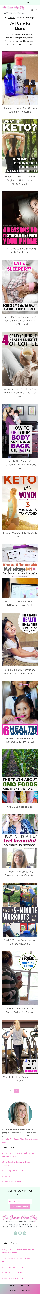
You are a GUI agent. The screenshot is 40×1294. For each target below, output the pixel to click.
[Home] (5, 18)
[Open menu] (32, 9)
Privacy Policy (24, 1286)
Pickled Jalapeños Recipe (12, 1176)
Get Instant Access (20, 1206)
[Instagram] (36, 2)
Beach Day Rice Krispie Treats (14, 1171)
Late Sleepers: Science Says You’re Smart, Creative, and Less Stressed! (20, 321)
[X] (32, 2)
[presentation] (20, 78)
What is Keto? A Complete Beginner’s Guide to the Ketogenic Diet (20, 180)
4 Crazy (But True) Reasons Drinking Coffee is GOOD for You (20, 393)
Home (12, 1286)
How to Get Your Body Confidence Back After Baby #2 (20, 465)
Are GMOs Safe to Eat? (20, 806)
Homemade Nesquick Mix (12, 1182)
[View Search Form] (36, 10)
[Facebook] (28, 2)
